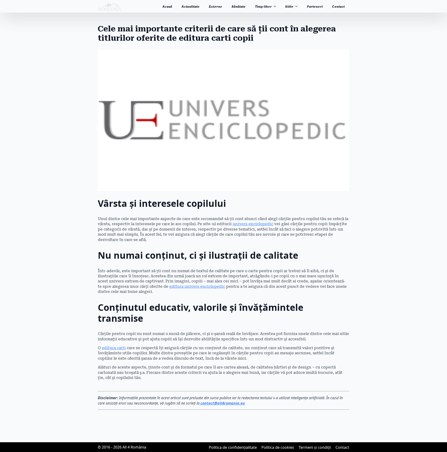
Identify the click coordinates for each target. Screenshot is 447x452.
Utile (289, 6)
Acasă (167, 6)
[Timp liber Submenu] (276, 6)
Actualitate (190, 6)
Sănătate (238, 6)
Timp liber (263, 6)
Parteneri (315, 6)
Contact (338, 6)
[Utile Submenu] (297, 6)
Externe (215, 6)
